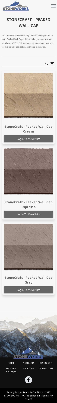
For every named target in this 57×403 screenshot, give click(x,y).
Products (28, 362)
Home (11, 362)
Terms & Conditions (33, 392)
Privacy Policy (14, 392)
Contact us (46, 368)
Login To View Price (28, 139)
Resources (46, 362)
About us (28, 368)
